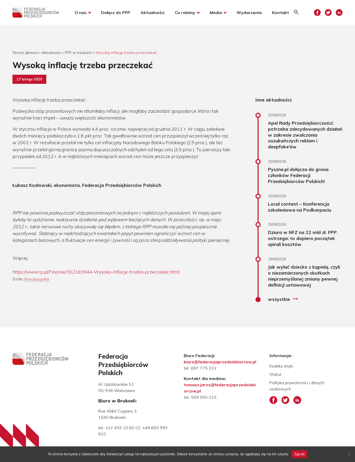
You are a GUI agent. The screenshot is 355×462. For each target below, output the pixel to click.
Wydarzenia (249, 12)
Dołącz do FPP (115, 12)
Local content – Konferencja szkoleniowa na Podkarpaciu (299, 207)
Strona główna (25, 52)
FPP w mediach (78, 52)
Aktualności (153, 12)
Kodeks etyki (281, 366)
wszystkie (283, 299)
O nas (81, 12)
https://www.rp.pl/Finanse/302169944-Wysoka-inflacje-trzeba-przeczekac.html (95, 272)
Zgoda (299, 454)
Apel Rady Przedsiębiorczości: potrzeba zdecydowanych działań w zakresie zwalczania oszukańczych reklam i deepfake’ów (305, 134)
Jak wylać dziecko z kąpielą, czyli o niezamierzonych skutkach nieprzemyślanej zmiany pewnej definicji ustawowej (304, 276)
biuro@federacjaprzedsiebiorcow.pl (220, 361)
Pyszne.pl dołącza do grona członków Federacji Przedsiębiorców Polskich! (298, 175)
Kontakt (280, 12)
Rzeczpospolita (36, 279)
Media (216, 12)
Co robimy (185, 12)
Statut (275, 374)
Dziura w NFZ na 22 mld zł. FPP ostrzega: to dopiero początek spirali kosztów (302, 238)
